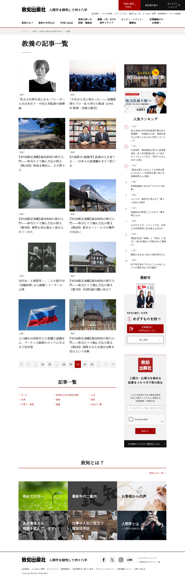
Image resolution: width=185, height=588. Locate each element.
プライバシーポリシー (105, 569)
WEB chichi (66, 22)
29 (70, 364)
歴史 (93, 399)
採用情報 (64, 569)
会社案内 (25, 569)
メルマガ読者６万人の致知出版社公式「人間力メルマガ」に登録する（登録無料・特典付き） (145, 397)
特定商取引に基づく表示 (83, 569)
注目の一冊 (96, 404)
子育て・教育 (27, 404)
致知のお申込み (46, 22)
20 (49, 364)
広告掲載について (124, 569)
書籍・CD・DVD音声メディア (106, 21)
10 (42, 364)
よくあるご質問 (38, 569)
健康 (58, 404)
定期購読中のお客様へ (156, 21)
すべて (24, 394)
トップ (24, 31)
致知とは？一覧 (156, 473)
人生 (93, 394)
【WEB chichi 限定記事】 (67, 394)
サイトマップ (52, 569)
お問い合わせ (139, 569)
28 (63, 364)
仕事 (23, 399)
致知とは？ (27, 22)
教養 (58, 399)
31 (85, 364)
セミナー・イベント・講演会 (132, 21)
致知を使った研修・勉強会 (85, 21)
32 (91, 364)
